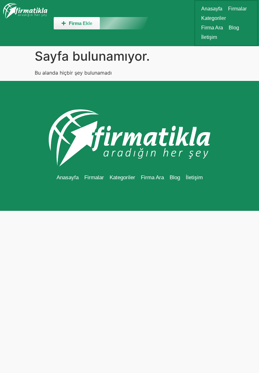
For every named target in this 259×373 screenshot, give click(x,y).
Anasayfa (211, 8)
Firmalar (237, 8)
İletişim (209, 37)
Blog (234, 27)
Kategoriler (213, 18)
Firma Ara (212, 27)
